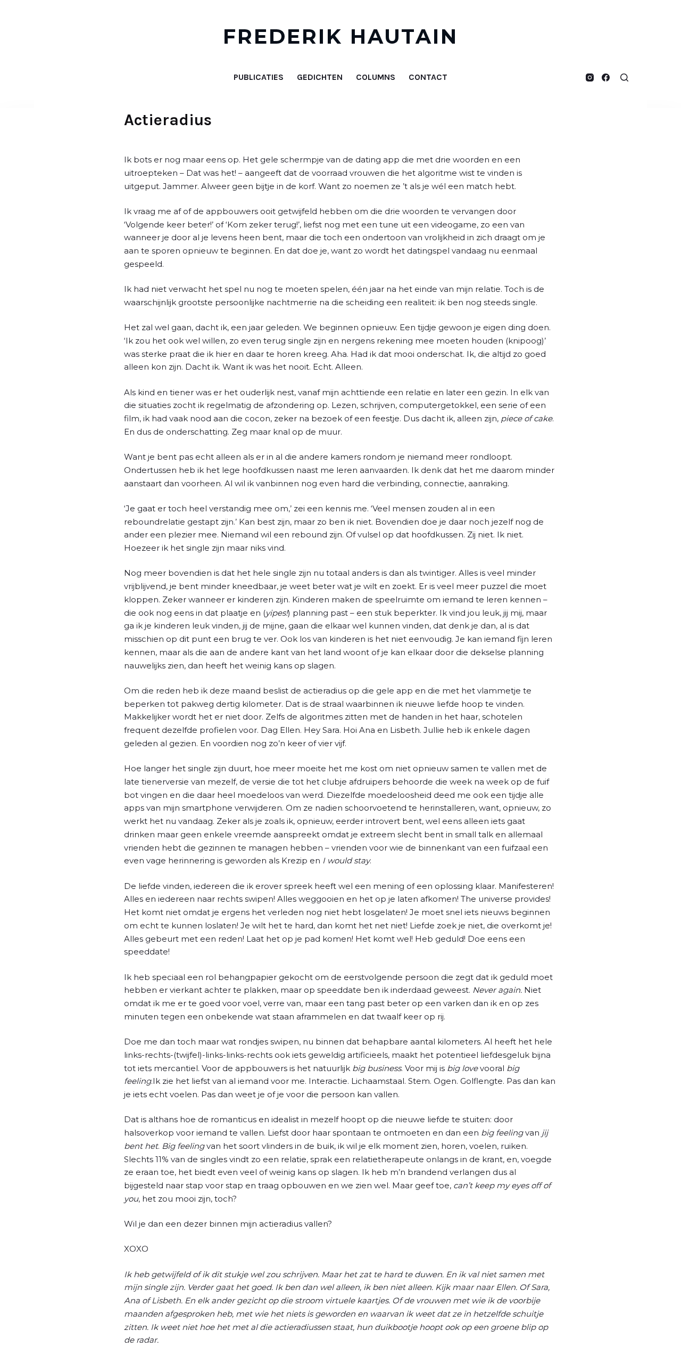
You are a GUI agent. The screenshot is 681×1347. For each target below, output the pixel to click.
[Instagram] (590, 77)
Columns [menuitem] (375, 77)
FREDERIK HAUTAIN (341, 36)
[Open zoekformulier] (624, 77)
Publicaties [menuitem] (259, 77)
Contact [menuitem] (428, 77)
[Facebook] (606, 77)
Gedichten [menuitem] (320, 77)
